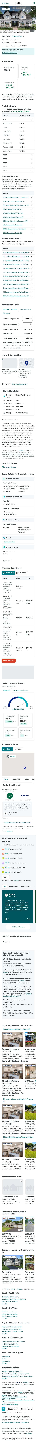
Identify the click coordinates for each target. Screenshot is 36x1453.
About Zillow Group (15, 1416)
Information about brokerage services (14, 1400)
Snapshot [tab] (6, 690)
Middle (26, 779)
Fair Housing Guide (26, 1416)
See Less (7, 561)
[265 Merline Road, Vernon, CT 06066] (12, 1224)
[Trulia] (3, 1409)
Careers (3, 1417)
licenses (20, 1392)
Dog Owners (25, 886)
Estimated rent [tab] (25, 309)
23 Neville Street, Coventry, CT (14, 201)
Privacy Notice (19, 1419)
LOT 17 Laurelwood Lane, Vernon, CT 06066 (18, 284)
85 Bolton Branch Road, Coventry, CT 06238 (18, 296)
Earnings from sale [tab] (10, 309)
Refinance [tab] (6, 313)
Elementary (16, 779)
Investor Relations (17, 1417)
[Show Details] (32, 119)
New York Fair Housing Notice (9, 1398)
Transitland (25, 1382)
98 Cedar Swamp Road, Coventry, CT (16, 205)
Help (13, 1419)
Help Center (8, 1439)
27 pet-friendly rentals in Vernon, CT (16, 1029)
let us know (29, 1433)
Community (13, 886)
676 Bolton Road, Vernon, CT (13, 217)
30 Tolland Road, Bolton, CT (12, 233)
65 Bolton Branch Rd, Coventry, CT (15, 221)
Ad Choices (27, 1419)
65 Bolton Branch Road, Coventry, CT (16, 197)
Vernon (5, 972)
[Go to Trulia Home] (18, 3)
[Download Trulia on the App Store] (12, 1409)
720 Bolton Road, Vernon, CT (13, 213)
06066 (21, 450)
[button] (34, 3)
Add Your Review (18, 927)
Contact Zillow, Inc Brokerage (10, 1404)
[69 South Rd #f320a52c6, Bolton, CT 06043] (12, 1187)
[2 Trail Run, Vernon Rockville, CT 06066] (12, 1039)
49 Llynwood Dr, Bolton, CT (12, 225)
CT (8, 1289)
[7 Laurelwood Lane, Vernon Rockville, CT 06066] (12, 1262)
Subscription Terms (6, 1419)
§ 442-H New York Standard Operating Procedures (14, 1396)
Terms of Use (26, 1417)
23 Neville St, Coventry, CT (12, 209)
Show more (7, 660)
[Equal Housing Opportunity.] (23, 1438)
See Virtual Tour (9, 542)
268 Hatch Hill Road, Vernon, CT (14, 229)
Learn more (9, 831)
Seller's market (18, 709)
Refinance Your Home (9, 53)
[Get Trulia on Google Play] (26, 1409)
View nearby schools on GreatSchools (17, 822)
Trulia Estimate (10, 109)
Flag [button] (28, 919)
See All (6, 877)
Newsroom (9, 1417)
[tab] (8, 573)
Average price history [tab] (21, 690)
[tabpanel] (18, 332)
